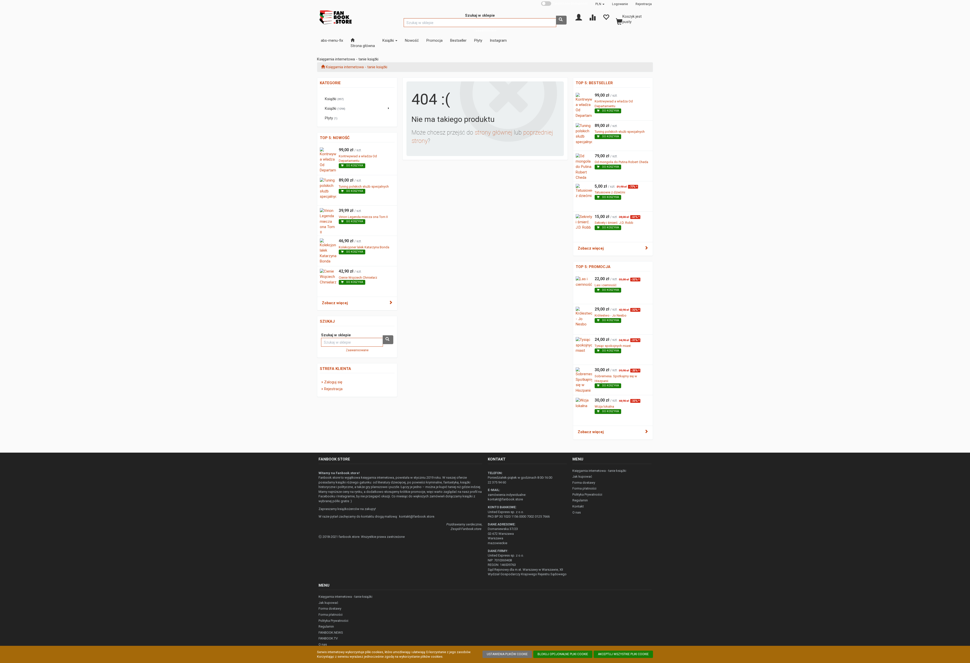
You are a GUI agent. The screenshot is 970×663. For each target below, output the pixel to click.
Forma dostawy (583, 482)
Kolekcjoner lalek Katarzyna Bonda (364, 247)
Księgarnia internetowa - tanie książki (599, 471)
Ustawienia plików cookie (507, 654)
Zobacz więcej (335, 303)
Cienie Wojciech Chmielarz (358, 277)
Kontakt (578, 506)
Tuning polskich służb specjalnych (364, 186)
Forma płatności (584, 488)
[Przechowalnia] (606, 17)
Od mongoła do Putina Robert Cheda (621, 162)
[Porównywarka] (592, 17)
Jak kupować (582, 476)
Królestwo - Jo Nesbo (610, 315)
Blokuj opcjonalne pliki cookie (563, 654)
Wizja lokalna (604, 406)
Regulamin (580, 500)
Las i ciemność (606, 285)
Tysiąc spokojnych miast (613, 346)
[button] (600, 4)
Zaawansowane (485, 30)
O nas (576, 512)
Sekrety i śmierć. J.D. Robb (614, 223)
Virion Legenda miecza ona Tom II (363, 217)
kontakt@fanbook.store (416, 516)
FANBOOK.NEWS (331, 632)
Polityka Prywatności (587, 494)
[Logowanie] (578, 17)
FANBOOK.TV (328, 638)
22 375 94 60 (497, 482)
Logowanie (620, 4)
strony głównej (493, 132)
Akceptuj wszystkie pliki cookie (623, 654)
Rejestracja (644, 4)
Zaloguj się (333, 382)
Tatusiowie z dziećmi (610, 192)
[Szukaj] (561, 20)
